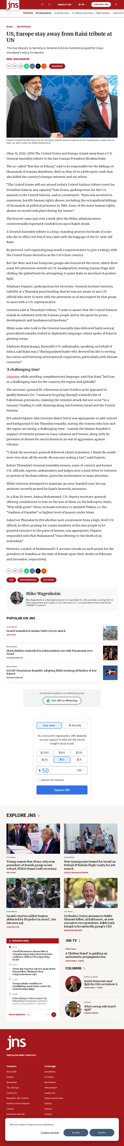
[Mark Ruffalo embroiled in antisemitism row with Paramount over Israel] (110, 653)
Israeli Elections (61, 13)
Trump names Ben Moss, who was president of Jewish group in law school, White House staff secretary (31, 865)
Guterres (12, 376)
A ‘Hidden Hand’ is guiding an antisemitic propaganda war (86, 955)
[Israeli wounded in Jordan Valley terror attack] (110, 633)
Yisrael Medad (91, 1013)
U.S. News (10, 857)
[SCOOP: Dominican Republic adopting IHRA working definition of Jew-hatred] (110, 673)
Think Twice (70, 949)
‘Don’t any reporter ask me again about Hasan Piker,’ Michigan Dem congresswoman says (33, 971)
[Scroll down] (53, 1014)
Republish (57, 66)
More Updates (17, 1014)
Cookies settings (50, 1132)
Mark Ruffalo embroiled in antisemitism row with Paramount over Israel (49, 652)
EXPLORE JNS (21, 815)
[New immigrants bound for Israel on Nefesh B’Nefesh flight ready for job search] (91, 839)
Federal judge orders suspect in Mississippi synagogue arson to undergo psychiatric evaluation (29, 1001)
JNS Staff (11, 634)
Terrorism (48, 579)
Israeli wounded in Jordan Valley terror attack (36, 630)
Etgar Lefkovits (14, 658)
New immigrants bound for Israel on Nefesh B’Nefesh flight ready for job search (90, 865)
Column (87, 1002)
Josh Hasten (12, 927)
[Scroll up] (48, 1014)
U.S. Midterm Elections (82, 13)
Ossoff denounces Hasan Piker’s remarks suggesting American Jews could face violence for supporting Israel (32, 955)
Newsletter (64, 4)
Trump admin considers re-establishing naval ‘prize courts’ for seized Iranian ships (31, 986)
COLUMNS (73, 968)
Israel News (11, 627)
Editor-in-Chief (91, 977)
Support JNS (101, 4)
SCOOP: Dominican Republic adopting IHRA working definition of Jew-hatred (52, 672)
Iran (11, 579)
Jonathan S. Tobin (74, 961)
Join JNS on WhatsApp (64, 700)
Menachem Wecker (73, 930)
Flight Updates (103, 13)
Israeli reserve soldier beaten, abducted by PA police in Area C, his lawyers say (31, 919)
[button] (20, 66)
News (9, 26)
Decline (102, 1132)
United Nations (28, 579)
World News (24, 26)
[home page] (12, 5)
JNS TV (71, 940)
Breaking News (20, 940)
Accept (76, 1132)
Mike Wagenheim (17, 59)
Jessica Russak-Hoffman (76, 872)
